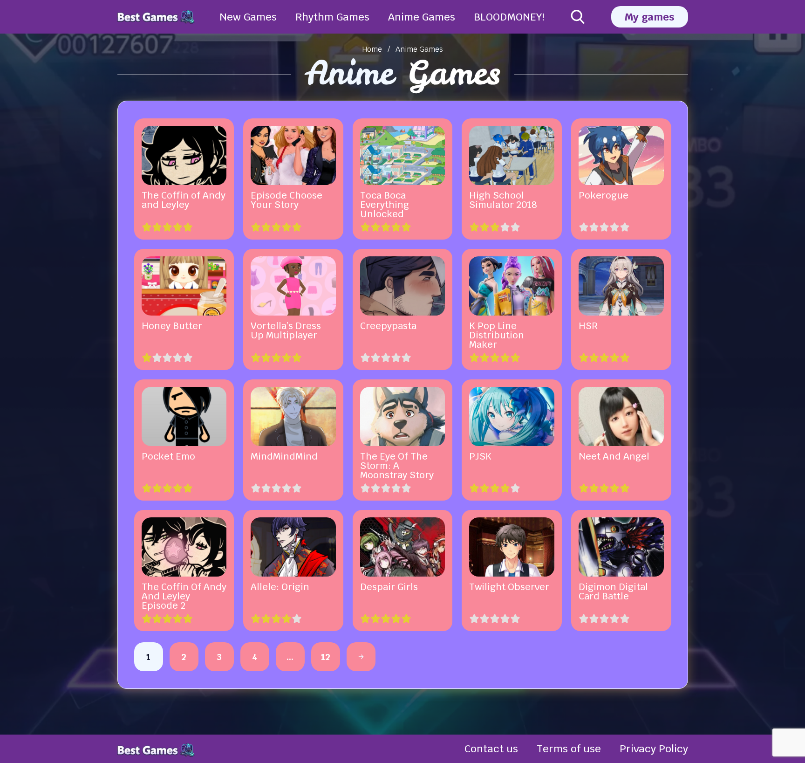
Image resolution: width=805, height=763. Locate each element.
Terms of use (569, 748)
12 (325, 656)
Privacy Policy (654, 748)
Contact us (491, 748)
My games (650, 16)
